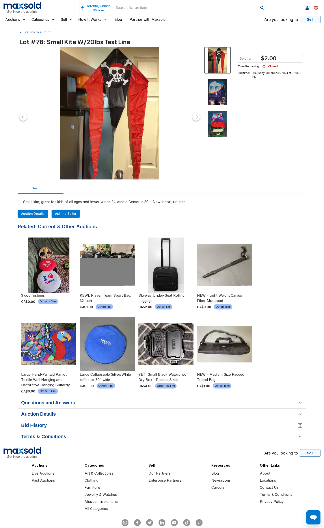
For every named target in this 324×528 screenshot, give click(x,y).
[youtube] (174, 522)
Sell (64, 19)
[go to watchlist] (316, 8)
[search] (262, 8)
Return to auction (38, 32)
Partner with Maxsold (148, 19)
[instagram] (125, 522)
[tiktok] (186, 522)
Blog (118, 19)
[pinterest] (199, 522)
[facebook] (137, 522)
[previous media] (23, 117)
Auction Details (33, 213)
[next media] (196, 117)
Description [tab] (40, 188)
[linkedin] (162, 522)
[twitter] (149, 522)
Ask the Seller (65, 213)
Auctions (12, 19)
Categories (40, 19)
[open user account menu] (307, 8)
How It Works (89, 19)
